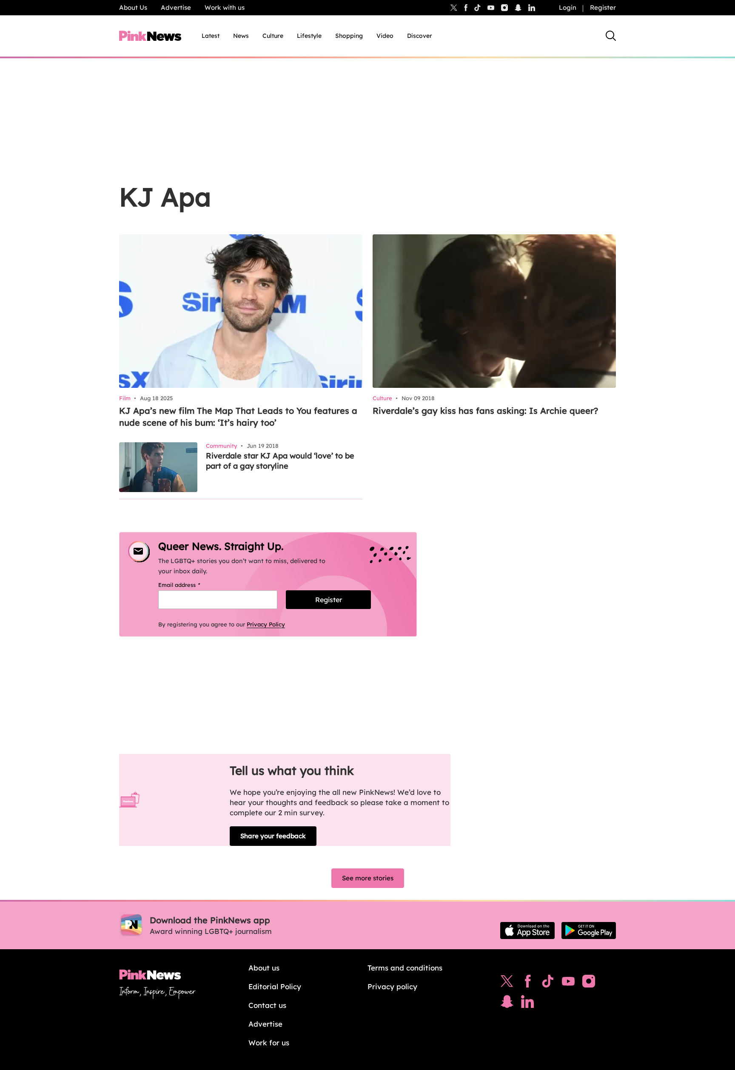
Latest (210, 36)
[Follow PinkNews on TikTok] (547, 983)
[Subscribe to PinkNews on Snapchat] (507, 1003)
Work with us (225, 7)
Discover (419, 36)
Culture (272, 36)
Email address (190, 584)
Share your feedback (273, 836)
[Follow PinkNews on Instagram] (588, 983)
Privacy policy (392, 986)
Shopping (349, 36)
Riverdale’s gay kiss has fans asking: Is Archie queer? (485, 410)
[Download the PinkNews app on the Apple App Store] (527, 930)
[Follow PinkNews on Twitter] (507, 983)
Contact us (267, 1005)
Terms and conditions (405, 967)
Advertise (176, 7)
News (241, 36)
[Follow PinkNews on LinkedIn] (531, 8)
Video (384, 36)
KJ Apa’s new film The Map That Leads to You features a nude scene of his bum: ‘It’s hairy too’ (238, 416)
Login (567, 7)
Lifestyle (309, 36)
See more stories (367, 878)
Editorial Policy (274, 986)
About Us (133, 7)
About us (263, 967)
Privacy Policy (266, 624)
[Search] (611, 36)
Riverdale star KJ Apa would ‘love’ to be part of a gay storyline (280, 461)
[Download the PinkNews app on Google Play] (588, 930)
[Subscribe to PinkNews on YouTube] (568, 983)
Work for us (268, 1042)
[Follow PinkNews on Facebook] (527, 983)
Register (603, 7)
